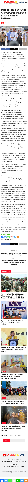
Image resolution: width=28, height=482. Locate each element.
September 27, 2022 (15, 23)
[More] (17, 237)
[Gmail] (11, 237)
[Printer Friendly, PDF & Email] (5, 234)
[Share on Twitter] (14, 49)
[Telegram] (14, 237)
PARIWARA (11, 7)
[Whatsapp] (8, 237)
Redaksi (7, 23)
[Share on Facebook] (5, 49)
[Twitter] (5, 237)
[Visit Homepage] (14, 2)
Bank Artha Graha (8, 239)
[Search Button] (26, 2)
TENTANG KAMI (11, 459)
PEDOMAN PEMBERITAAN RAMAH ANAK (14, 466)
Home (2, 7)
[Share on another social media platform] (23, 49)
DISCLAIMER (14, 464)
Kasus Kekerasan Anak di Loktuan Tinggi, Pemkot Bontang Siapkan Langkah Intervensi (13, 428)
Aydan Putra (23, 471)
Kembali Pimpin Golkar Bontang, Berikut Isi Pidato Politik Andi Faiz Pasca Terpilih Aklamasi (13, 349)
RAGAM (6, 7)
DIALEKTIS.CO (9, 471)
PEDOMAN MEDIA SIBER (8, 461)
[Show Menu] (2, 2)
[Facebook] (2, 237)
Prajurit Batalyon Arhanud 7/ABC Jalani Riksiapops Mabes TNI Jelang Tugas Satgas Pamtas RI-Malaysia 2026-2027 (12, 296)
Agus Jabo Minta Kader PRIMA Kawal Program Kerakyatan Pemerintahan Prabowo (12, 323)
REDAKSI (18, 459)
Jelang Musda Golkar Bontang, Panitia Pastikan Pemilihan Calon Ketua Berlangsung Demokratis (12, 376)
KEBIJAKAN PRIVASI (21, 461)
